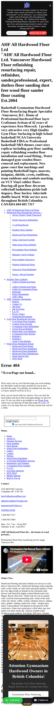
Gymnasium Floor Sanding (18, 466)
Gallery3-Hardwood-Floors (24, 287)
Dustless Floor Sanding (22, 230)
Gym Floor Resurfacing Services (21, 319)
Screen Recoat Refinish (22, 329)
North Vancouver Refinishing (25, 220)
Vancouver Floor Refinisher (24, 269)
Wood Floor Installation (17, 458)
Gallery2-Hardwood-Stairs (23, 282)
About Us (11, 438)
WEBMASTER (8, 510)
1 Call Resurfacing (20, 225)
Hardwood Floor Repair (22, 346)
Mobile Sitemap (13, 476)
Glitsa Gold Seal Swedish (23, 240)
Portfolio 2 (16, 339)
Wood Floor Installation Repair (20, 344)
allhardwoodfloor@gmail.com (14, 501)
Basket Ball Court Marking (24, 331)
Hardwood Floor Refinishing (25, 235)
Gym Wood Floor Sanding (23, 321)
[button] (13, 700)
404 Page (16, 306)
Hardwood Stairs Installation (24, 351)
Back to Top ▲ (13, 478)
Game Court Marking (21, 341)
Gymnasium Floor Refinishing (25, 326)
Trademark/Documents (22, 316)
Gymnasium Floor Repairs (23, 334)
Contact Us (17, 304)
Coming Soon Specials (22, 324)
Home (9, 436)
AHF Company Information (19, 299)
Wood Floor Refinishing (17, 448)
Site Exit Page (18, 309)
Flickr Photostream (20, 294)
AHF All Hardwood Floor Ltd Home (23, 210)
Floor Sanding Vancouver (23, 259)
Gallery (10, 451)
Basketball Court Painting (18, 463)
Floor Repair (12, 446)
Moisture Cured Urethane (23, 254)
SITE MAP (17, 358)
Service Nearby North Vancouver (26, 215)
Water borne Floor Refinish (24, 245)
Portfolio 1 (16, 336)
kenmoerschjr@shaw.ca (11, 505)
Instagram (16, 292)
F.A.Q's (15, 311)
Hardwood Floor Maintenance (25, 354)
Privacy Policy (18, 314)
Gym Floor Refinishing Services (21, 461)
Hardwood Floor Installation (24, 349)
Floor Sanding (13, 443)
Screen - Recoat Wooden (23, 274)
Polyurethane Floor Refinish (24, 250)
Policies (15, 302)
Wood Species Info (20, 356)
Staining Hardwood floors (23, 264)
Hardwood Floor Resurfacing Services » (24, 212)
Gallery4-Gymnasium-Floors (24, 289)
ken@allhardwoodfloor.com (13, 496)
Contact (10, 453)
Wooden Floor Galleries (17, 279)
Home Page (43, 400)
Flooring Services (14, 441)
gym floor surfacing (15, 471)
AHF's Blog (17, 297)
